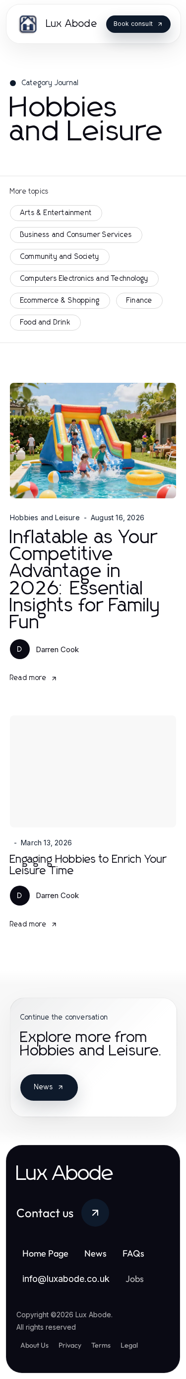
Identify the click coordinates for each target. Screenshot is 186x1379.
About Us (34, 1345)
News (43, 1087)
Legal (129, 1345)
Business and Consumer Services (76, 234)
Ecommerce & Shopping (60, 300)
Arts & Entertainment (56, 213)
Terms (101, 1345)
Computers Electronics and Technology (84, 278)
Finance (139, 300)
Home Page (45, 1253)
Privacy (70, 1345)
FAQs (133, 1253)
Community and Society (59, 256)
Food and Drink (45, 322)
